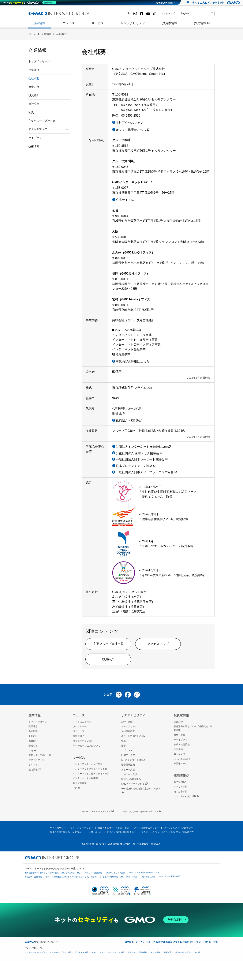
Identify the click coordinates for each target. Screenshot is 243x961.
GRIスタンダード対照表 (133, 760)
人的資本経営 (128, 731)
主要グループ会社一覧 (112, 15)
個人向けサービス (183, 952)
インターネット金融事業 (49, 15)
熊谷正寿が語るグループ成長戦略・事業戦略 (193, 728)
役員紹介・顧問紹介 (129, 420)
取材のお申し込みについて (86, 745)
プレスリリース (43, 15)
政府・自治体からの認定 (133, 736)
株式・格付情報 (43, 14)
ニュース (68, 23)
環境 (123, 740)
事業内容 (38, 15)
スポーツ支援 (128, 769)
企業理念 (33, 69)
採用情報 (200, 23)
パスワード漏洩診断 (93, 873)
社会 (123, 745)
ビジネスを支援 (81, 952)
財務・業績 (179, 735)
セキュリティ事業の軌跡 (169, 876)
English (185, 13)
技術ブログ (104, 15)
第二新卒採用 (180, 791)
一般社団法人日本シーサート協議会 (140, 459)
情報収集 (143, 952)
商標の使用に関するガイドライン (67, 832)
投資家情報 (169, 23)
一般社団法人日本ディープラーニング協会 (145, 472)
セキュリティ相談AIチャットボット (144, 872)
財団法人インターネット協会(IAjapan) (142, 446)
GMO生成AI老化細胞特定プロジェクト (140, 788)
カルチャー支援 (129, 774)
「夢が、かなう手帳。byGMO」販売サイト (139, 811)
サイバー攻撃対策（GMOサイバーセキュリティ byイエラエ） (72, 877)
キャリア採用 (180, 786)
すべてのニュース (82, 721)
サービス (98, 23)
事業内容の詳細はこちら (132, 361)
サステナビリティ (133, 23)
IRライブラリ (180, 739)
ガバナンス (127, 750)
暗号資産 (168, 952)
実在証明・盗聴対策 (33, 877)
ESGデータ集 (128, 755)
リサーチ (132, 952)
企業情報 (39, 23)
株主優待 (178, 749)
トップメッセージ (39, 61)
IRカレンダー (180, 754)
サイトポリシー (58, 828)
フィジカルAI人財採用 (47, 15)
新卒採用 (178, 782)
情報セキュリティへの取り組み (113, 828)
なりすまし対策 (148, 877)
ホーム (32, 34)
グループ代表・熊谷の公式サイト (96, 811)
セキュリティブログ (83, 740)
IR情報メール (180, 763)
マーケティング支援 (115, 952)
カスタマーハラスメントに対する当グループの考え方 (166, 832)
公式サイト (123, 199)
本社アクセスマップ (129, 122)
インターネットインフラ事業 (88, 764)
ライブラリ (34, 764)
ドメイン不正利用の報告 (119, 832)
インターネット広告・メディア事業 (91, 773)
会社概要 (61, 34)
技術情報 (33, 146)
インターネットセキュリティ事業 (90, 769)
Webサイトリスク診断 (115, 873)
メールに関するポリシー (146, 828)
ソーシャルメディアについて (178, 828)
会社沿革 (33, 103)
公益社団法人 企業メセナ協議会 (137, 453)
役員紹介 (108, 659)
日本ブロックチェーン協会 (134, 465)
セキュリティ (97, 952)
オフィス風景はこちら (131, 129)
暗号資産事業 (106, 15)
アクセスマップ (158, 643)
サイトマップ (168, 13)
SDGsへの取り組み (131, 779)
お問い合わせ (95, 832)
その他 (76, 787)
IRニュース (78, 731)
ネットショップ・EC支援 (60, 952)
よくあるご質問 (182, 758)
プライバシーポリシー (81, 828)
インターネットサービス (35, 952)
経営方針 (178, 721)
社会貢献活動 (128, 764)
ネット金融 (155, 952)
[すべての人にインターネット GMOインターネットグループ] (216, 2)
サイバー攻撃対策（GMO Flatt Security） (120, 877)
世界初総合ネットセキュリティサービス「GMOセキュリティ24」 (53, 873)
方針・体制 (127, 721)
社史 (31, 112)
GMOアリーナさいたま (133, 784)
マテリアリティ (129, 726)
